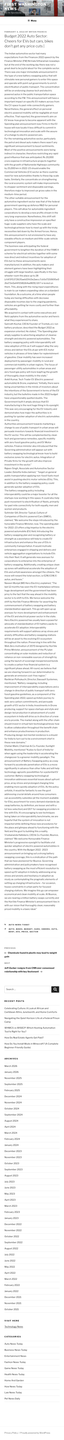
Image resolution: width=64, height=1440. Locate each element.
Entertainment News (15, 1356)
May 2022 (9, 1266)
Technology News (13, 1326)
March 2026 (10, 1066)
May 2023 (9, 1193)
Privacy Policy (11, 1433)
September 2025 (13, 1084)
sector (34, 932)
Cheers (46, 929)
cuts (54, 929)
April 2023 (10, 1200)
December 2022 (13, 1224)
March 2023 (10, 1206)
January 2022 (11, 1291)
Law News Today (13, 1392)
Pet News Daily (12, 1398)
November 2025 (13, 1078)
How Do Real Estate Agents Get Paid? (24, 1037)
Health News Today (14, 1374)
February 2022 (12, 1285)
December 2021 (12, 1297)
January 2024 (11, 1145)
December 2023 (13, 1151)
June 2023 (9, 1187)
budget (28, 929)
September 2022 (13, 1242)
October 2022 (11, 1236)
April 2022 (9, 1273)
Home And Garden (14, 1380)
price (25, 932)
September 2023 (13, 1169)
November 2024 (13, 1102)
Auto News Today (19, 925)
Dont (12, 932)
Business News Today (15, 1350)
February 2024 (12, 1139)
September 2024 (13, 1114)
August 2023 (11, 1175)
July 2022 (9, 1254)
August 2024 (11, 1121)
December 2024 (13, 1096)
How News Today (13, 1386)
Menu (33, 20)
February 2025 (12, 1090)
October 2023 (11, 1163)
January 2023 (11, 1218)
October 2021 (11, 1309)
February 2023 (12, 1212)
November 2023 (13, 1157)
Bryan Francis (38, 32)
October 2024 (11, 1108)
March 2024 (10, 1133)
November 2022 (13, 1230)
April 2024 (10, 1126)
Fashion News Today (15, 1362)
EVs (18, 932)
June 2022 (9, 1260)
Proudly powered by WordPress (35, 1433)
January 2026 (11, 1072)
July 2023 (9, 1181)
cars (37, 929)
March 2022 (10, 1279)
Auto (12, 929)
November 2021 (12, 1303)
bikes (19, 929)
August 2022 (11, 1248)
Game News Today (14, 1368)
